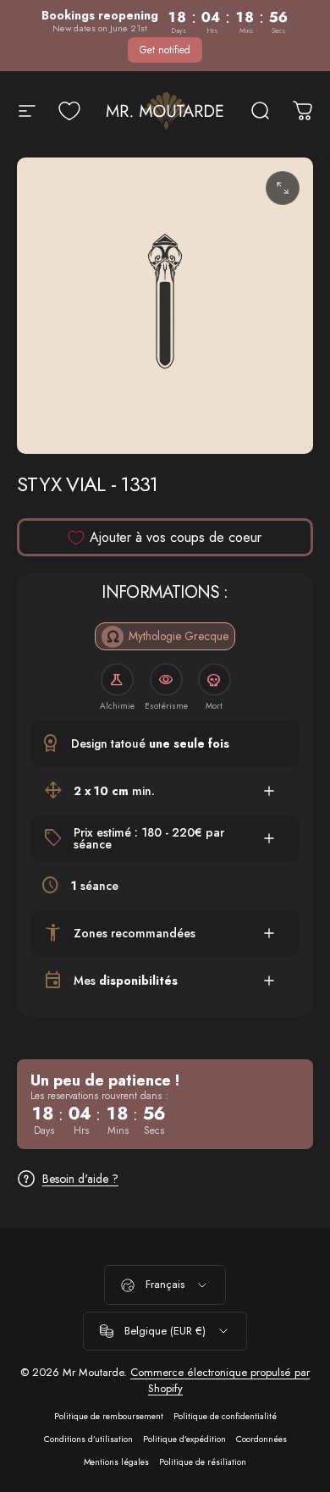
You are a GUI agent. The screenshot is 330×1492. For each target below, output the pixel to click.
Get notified (165, 50)
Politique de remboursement (108, 1416)
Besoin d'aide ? (80, 1179)
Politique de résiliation (202, 1462)
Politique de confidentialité (225, 1416)
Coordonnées (261, 1439)
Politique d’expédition (184, 1439)
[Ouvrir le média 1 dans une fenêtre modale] (283, 188)
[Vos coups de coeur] (69, 111)
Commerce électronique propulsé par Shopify (220, 1380)
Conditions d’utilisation (88, 1439)
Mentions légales (116, 1462)
